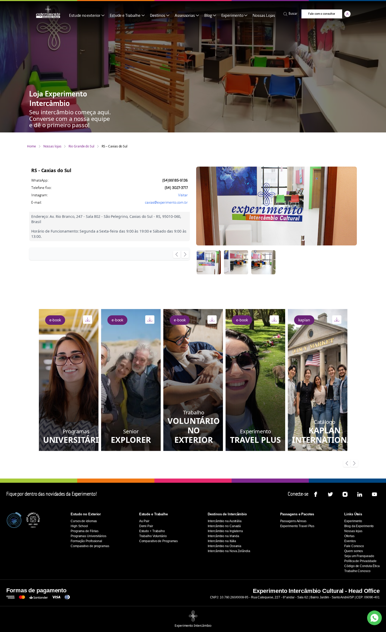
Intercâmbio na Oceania (224, 546)
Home (31, 146)
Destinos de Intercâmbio (227, 514)
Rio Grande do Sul (81, 146)
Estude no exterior (84, 15)
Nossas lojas (52, 146)
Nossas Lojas (264, 15)
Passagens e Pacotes (297, 514)
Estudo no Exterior (86, 514)
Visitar (183, 195)
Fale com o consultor (321, 14)
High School (79, 526)
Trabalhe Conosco (357, 571)
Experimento (232, 15)
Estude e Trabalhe (125, 15)
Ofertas (349, 536)
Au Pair (144, 521)
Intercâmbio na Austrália (225, 521)
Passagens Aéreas (293, 521)
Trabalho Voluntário (153, 536)
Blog (208, 15)
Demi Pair (146, 526)
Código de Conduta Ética (362, 566)
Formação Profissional (86, 541)
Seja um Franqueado (359, 556)
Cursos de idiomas (84, 521)
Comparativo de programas (90, 546)
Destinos (157, 15)
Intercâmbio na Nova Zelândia (229, 551)
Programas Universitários (88, 536)
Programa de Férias (84, 531)
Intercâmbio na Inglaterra (225, 531)
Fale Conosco (354, 546)
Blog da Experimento (359, 526)
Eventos (350, 541)
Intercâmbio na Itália (222, 541)
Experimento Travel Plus (297, 526)
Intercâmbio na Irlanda (223, 536)
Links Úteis (353, 514)
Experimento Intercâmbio (193, 626)
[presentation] (176, 254)
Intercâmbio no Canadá (224, 526)
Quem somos (353, 551)
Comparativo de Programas (158, 541)
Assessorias (185, 15)
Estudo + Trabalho (152, 531)
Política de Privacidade (360, 561)
